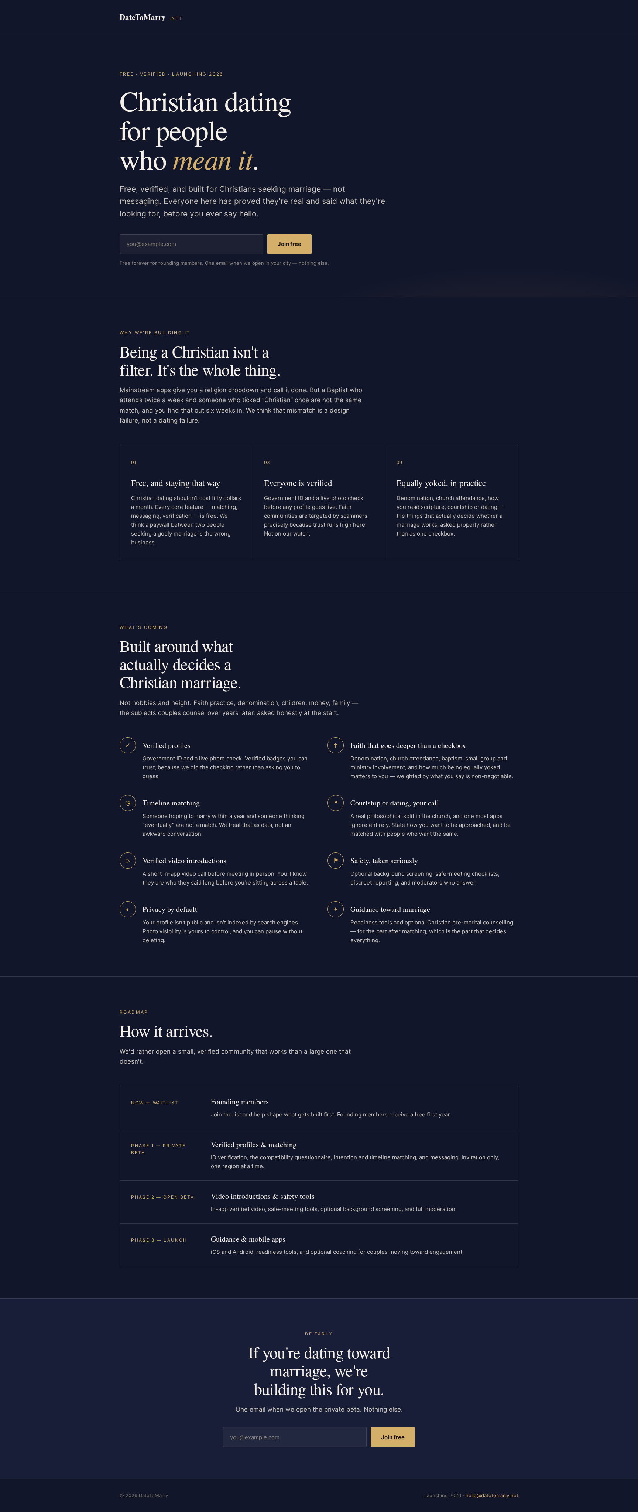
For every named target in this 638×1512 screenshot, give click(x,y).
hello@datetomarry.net (492, 1495)
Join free (289, 243)
